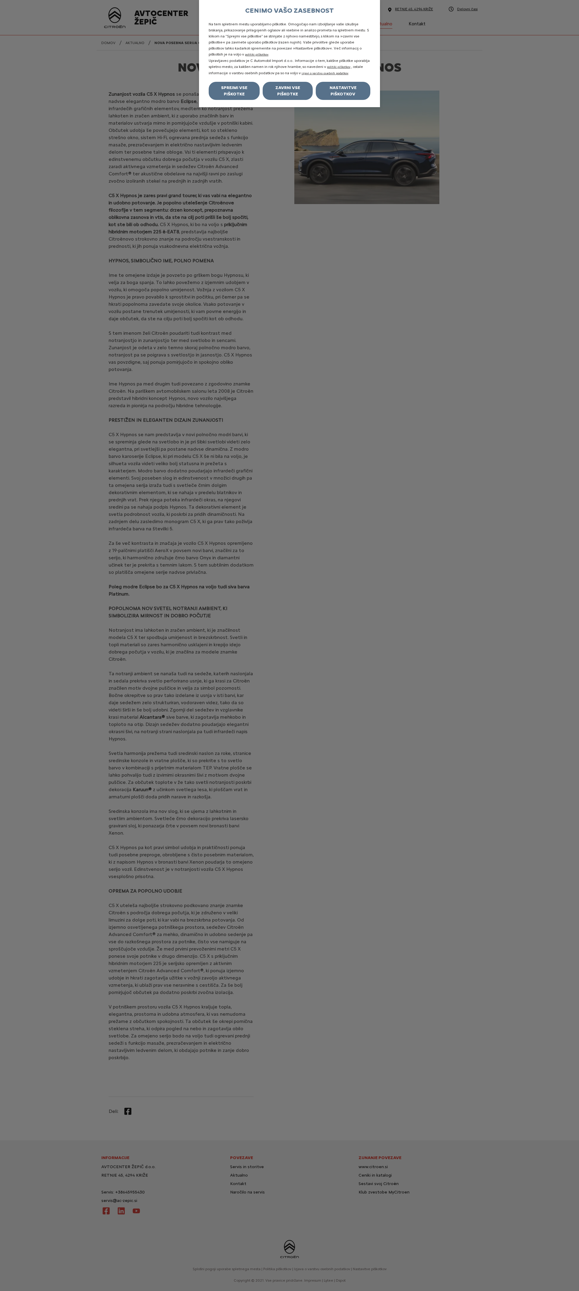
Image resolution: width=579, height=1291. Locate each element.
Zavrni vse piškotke (287, 91)
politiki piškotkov (256, 54)
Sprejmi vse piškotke (234, 91)
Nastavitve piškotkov (343, 91)
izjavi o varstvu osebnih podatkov (325, 73)
